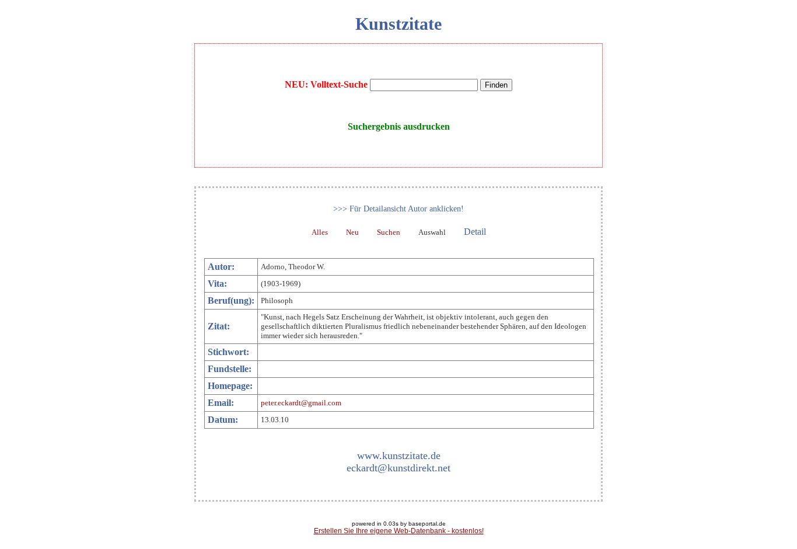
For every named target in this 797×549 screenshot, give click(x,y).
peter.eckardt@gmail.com (301, 402)
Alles (320, 232)
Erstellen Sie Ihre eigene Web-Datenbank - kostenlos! (399, 531)
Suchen (388, 232)
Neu (352, 232)
